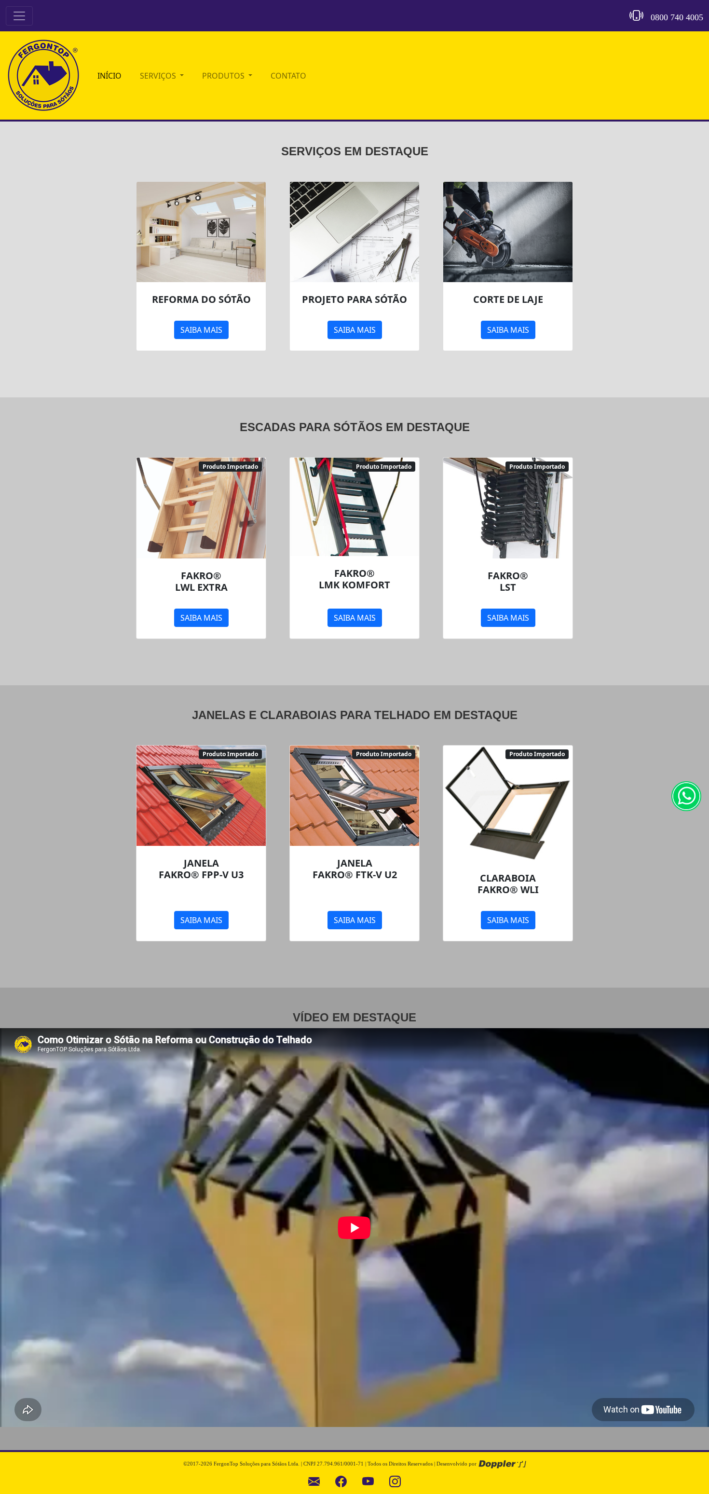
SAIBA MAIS (201, 330)
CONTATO (288, 75)
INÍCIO (109, 75)
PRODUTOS (224, 75)
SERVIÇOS (159, 75)
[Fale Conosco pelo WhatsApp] (686, 795)
